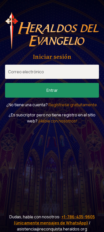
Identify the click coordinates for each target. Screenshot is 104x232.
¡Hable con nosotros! (57, 121)
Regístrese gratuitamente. (73, 105)
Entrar (52, 90)
